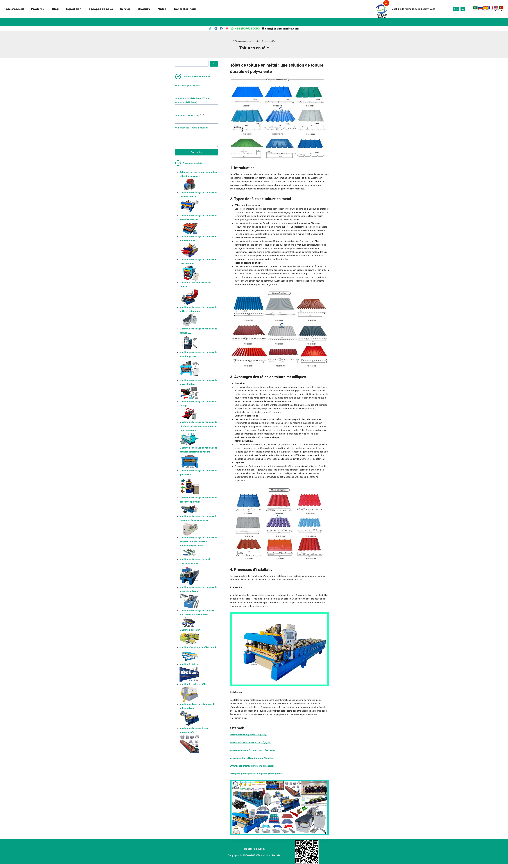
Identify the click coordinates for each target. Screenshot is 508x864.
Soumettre (196, 152)
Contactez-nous (185, 9)
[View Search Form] (463, 9)
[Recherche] (214, 64)
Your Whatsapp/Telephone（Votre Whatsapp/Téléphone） (192, 100)
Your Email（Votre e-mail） (189, 115)
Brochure (144, 9)
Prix (456, 9)
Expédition (73, 9)
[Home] (233, 41)
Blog (55, 9)
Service (125, 9)
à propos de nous (101, 9)
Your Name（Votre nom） (188, 85)
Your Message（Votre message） (193, 127)
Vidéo (162, 9)
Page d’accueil (14, 9)
